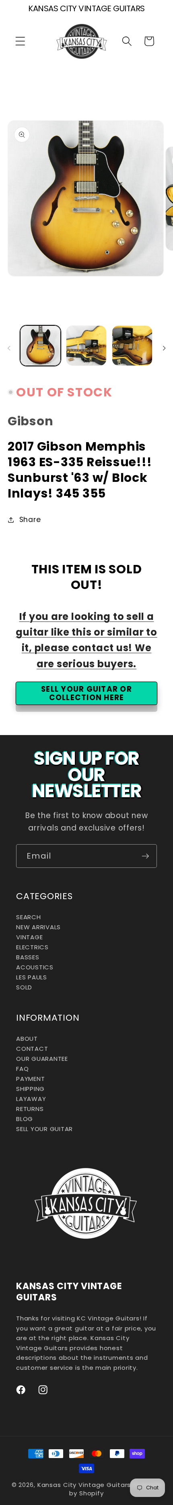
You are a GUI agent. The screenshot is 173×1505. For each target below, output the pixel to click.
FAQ (22, 1068)
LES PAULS (31, 977)
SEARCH (28, 917)
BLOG (24, 1119)
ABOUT (27, 1038)
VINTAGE (29, 937)
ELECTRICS (32, 947)
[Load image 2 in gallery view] (86, 345)
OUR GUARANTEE (42, 1058)
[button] (20, 41)
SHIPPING (30, 1089)
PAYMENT (30, 1078)
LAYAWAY (31, 1099)
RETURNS (29, 1109)
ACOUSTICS (35, 967)
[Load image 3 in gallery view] (132, 345)
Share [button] (30, 519)
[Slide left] (9, 348)
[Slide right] (164, 348)
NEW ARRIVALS (38, 927)
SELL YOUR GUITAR (44, 1129)
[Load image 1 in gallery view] (40, 345)
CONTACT (32, 1048)
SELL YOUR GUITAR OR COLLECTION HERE (86, 693)
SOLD (24, 987)
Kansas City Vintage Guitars (84, 1485)
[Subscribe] (145, 855)
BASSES (27, 957)
